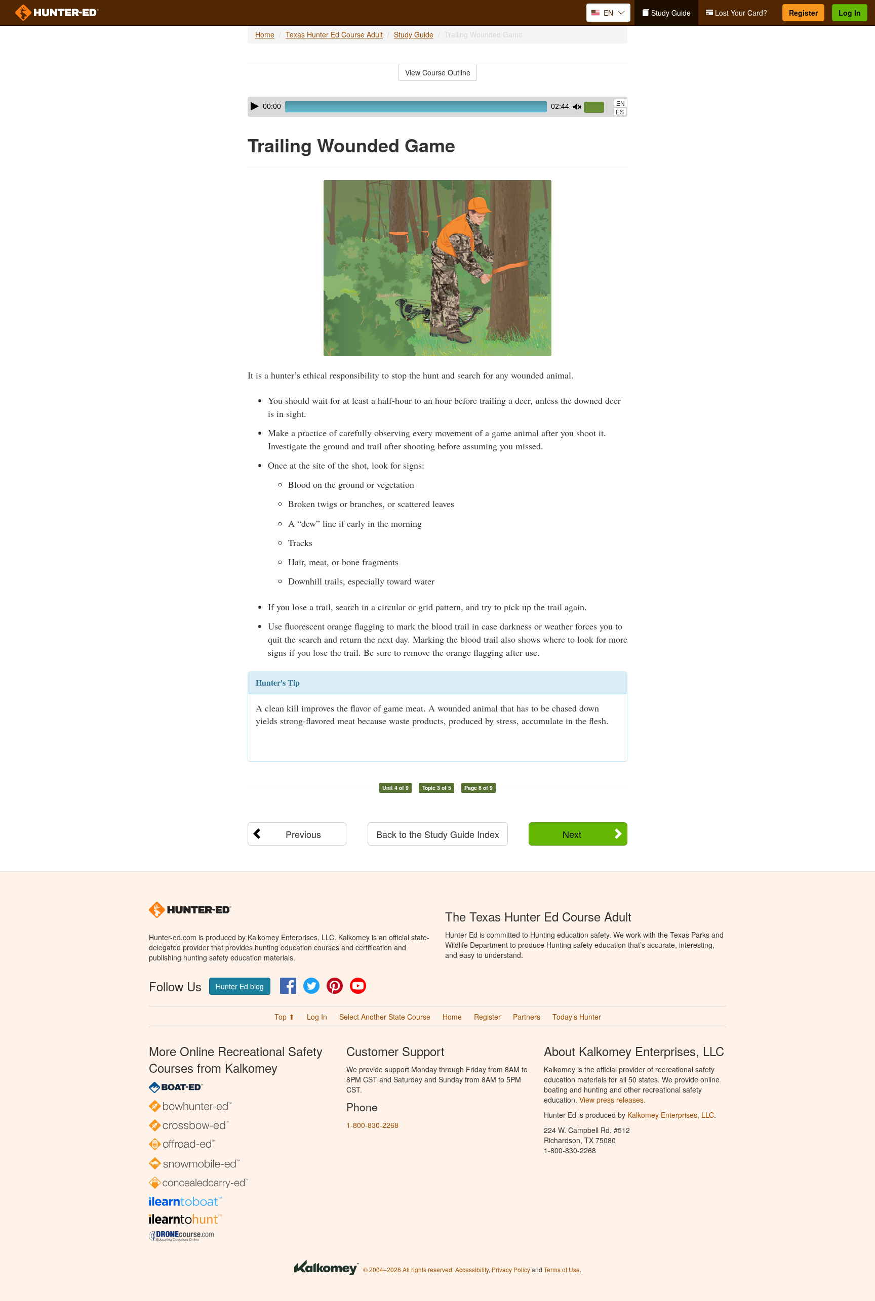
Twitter (311, 986)
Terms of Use (562, 1269)
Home (264, 34)
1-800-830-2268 (372, 1125)
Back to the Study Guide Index (437, 834)
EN (620, 103)
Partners (526, 1017)
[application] (437, 107)
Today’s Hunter (576, 1017)
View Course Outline (437, 72)
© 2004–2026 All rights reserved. (408, 1269)
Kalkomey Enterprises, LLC (670, 1115)
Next (572, 834)
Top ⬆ (284, 1017)
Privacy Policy (511, 1269)
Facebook (288, 986)
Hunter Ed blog (240, 986)
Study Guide (670, 13)
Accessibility (472, 1269)
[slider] (598, 107)
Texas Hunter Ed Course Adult (334, 34)
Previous (303, 834)
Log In (850, 13)
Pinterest (335, 986)
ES (620, 112)
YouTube (358, 986)
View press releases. (612, 1100)
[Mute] (577, 107)
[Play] (255, 106)
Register (803, 13)
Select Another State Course (384, 1017)
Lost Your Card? (740, 13)
